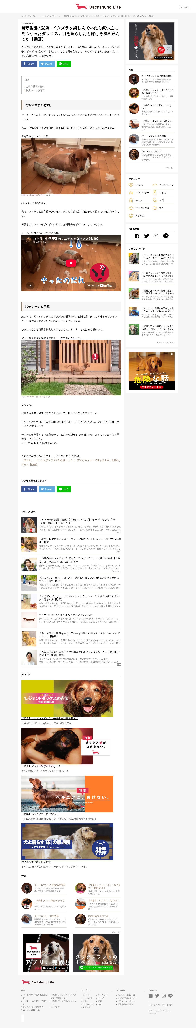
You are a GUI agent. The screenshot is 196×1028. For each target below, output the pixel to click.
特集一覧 (116, 932)
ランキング (55, 1007)
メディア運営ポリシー (127, 998)
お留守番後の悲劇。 (36, 86)
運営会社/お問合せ (125, 1004)
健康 (161, 200)
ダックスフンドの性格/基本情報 (35, 996)
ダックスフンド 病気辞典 (33, 1007)
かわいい (56, 16)
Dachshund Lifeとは (31, 1010)
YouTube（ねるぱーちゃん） (39, 195)
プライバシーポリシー (127, 1001)
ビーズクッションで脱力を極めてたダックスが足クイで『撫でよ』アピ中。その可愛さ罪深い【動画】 (158, 274)
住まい (139, 200)
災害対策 (140, 215)
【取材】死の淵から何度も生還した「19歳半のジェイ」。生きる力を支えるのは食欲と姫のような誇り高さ (158, 292)
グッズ (162, 192)
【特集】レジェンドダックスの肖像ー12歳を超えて (63, 996)
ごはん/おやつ (166, 185)
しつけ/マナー (142, 192)
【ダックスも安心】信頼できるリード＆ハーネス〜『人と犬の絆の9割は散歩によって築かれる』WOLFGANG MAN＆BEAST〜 (158, 256)
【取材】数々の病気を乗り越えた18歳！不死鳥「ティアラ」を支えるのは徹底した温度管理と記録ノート (158, 327)
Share (31, 63)
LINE (65, 63)
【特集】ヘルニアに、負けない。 (35, 1002)
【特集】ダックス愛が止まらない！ (63, 1002)
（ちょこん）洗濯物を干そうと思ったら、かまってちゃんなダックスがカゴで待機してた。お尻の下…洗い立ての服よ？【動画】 (158, 310)
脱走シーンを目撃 (35, 90)
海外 (161, 208)
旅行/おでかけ (142, 208)
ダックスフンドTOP (29, 16)
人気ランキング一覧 (165, 342)
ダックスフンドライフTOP (161, 1005)
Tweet (48, 63)
